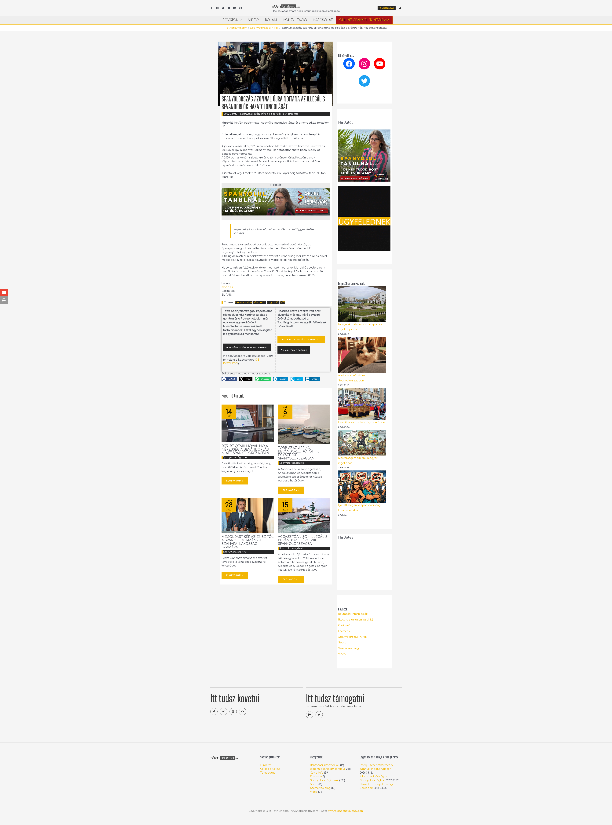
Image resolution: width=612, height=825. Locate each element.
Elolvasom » (234, 481)
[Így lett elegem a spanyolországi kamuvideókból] (362, 486)
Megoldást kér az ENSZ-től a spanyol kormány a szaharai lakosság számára (248, 542)
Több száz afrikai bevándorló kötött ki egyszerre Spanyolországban (299, 453)
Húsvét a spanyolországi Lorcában (361, 422)
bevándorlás (243, 302)
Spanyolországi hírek (264, 27)
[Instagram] (217, 8)
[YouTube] (229, 8)
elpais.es (227, 287)
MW (282, 302)
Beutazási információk (353, 614)
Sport (342, 642)
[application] (240, 20)
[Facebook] (211, 8)
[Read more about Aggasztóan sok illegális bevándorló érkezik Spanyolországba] (304, 515)
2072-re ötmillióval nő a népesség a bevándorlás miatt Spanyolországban (245, 449)
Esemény (344, 631)
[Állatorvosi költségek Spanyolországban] (362, 355)
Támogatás (267, 772)
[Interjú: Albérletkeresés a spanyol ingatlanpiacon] (362, 304)
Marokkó (260, 302)
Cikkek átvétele (270, 769)
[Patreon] (234, 8)
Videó (342, 654)
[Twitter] (223, 8)
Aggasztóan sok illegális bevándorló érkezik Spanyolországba (302, 540)
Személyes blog (348, 648)
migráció (272, 302)
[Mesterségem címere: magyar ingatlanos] (362, 443)
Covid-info (345, 625)
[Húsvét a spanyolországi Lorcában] (362, 404)
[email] (240, 8)
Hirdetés (265, 765)
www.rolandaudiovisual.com (346, 811)
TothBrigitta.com (236, 27)
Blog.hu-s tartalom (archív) (355, 619)
